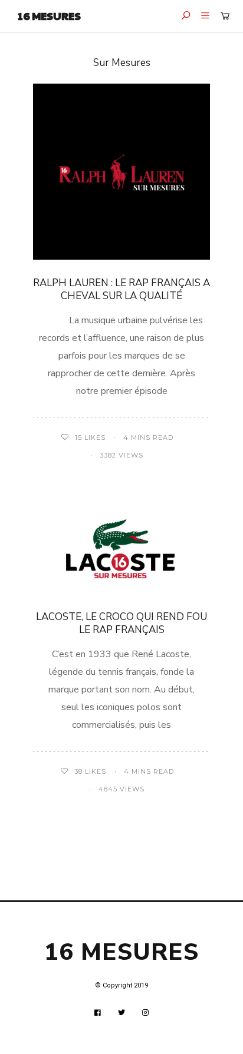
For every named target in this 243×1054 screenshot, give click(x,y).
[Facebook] (97, 1013)
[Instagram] (145, 1013)
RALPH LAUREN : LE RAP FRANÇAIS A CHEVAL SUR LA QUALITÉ (121, 289)
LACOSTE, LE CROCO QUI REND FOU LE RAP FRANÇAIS (121, 623)
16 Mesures (49, 15)
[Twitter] (122, 1013)
